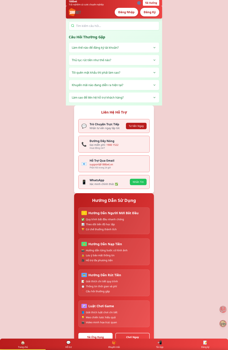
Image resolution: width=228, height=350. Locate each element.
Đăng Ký (150, 12)
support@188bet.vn (101, 164)
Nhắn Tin (138, 182)
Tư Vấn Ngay (136, 126)
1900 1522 (112, 144)
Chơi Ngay (132, 337)
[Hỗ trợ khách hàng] (223, 309)
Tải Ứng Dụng (95, 337)
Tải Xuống (151, 2)
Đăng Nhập (126, 12)
